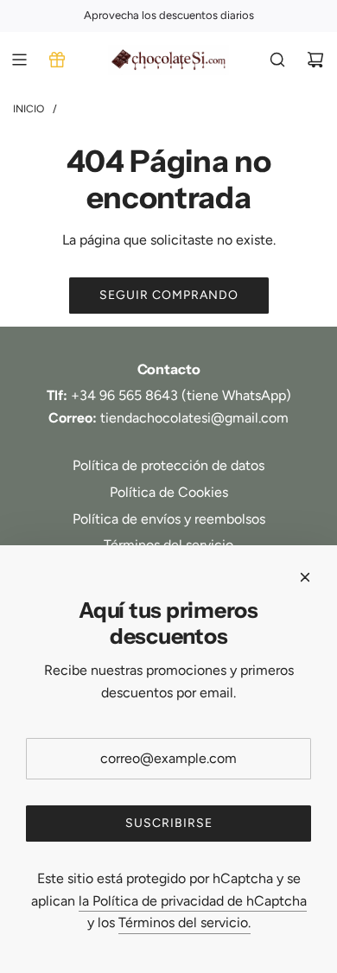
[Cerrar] (305, 577)
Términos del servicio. (184, 922)
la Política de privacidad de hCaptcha (193, 901)
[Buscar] (277, 60)
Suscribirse (169, 823)
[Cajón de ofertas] (57, 60)
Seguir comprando (168, 295)
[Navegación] (19, 60)
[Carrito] (315, 60)
